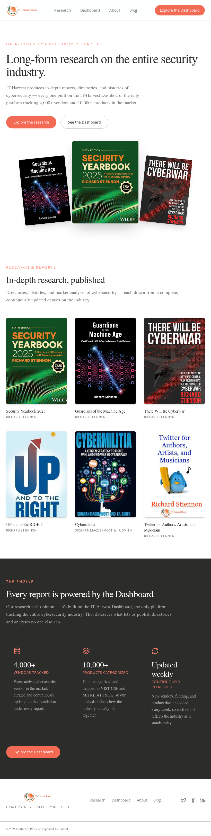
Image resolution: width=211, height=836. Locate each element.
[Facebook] (193, 800)
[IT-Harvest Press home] (21, 10)
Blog (133, 10)
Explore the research (31, 122)
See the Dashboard (84, 122)
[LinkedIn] (202, 800)
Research (62, 10)
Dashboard (90, 10)
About (114, 10)
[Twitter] (183, 800)
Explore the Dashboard (180, 10)
